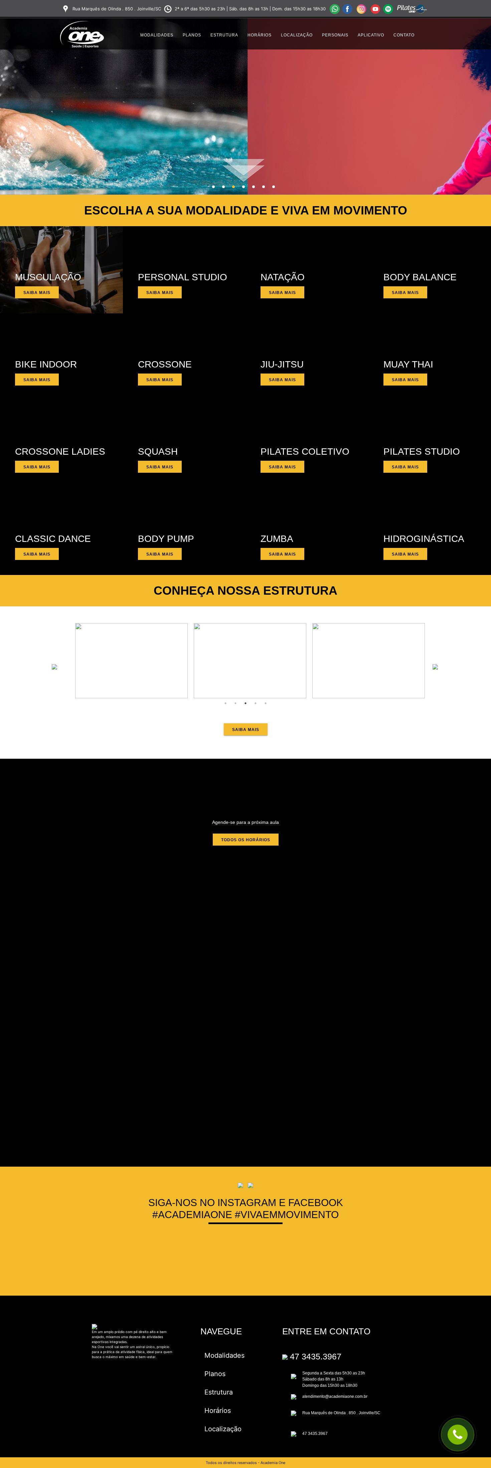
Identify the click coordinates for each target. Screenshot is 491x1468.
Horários (260, 35)
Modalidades (156, 35)
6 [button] (263, 186)
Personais (335, 35)
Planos (192, 35)
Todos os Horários (245, 840)
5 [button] (253, 186)
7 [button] (273, 186)
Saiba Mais (36, 292)
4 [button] (243, 186)
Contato (404, 35)
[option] (134, 660)
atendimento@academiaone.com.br (334, 1396)
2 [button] (223, 186)
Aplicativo (371, 35)
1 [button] (213, 186)
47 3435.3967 (315, 1356)
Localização (297, 35)
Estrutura (224, 35)
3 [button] (233, 186)
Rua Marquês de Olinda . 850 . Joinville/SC (341, 1413)
